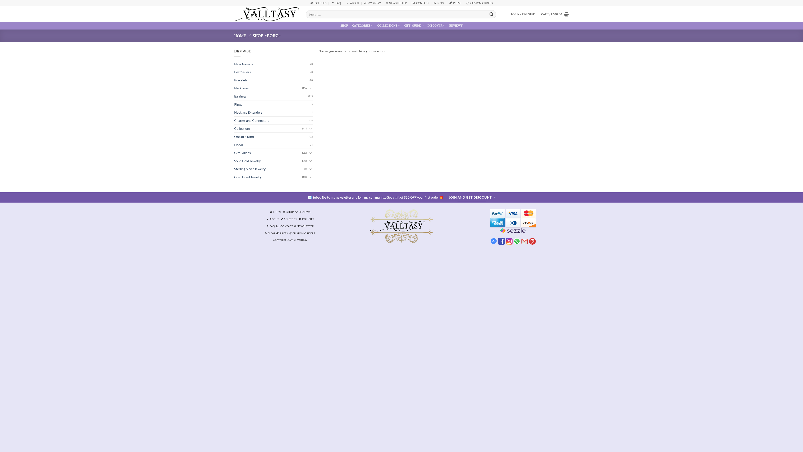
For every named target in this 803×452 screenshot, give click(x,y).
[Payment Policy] (513, 218)
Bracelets (241, 80)
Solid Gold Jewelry (247, 161)
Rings (238, 104)
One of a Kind (244, 137)
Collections (242, 128)
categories (361, 25)
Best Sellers (242, 72)
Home (240, 36)
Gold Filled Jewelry (248, 177)
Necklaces (241, 88)
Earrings (240, 96)
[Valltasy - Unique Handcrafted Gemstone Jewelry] (267, 14)
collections (387, 25)
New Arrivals (243, 64)
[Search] (491, 14)
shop (344, 25)
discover (435, 25)
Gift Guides (242, 153)
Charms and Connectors (251, 120)
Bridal (238, 145)
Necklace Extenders (248, 112)
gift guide (412, 25)
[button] (555, 14)
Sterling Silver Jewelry (250, 169)
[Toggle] (310, 88)
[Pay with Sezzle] (513, 230)
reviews (456, 25)
